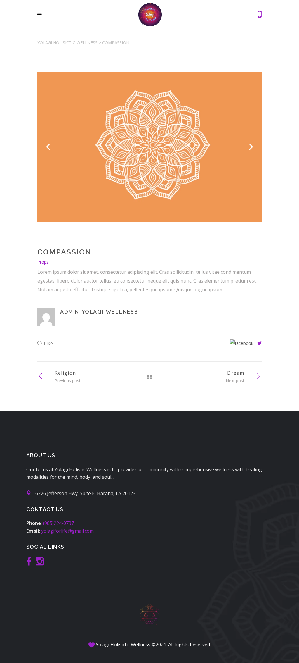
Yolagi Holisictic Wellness (67, 42)
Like (48, 343)
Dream (235, 373)
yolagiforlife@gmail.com (67, 531)
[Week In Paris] (149, 147)
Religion (65, 373)
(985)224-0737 (58, 523)
